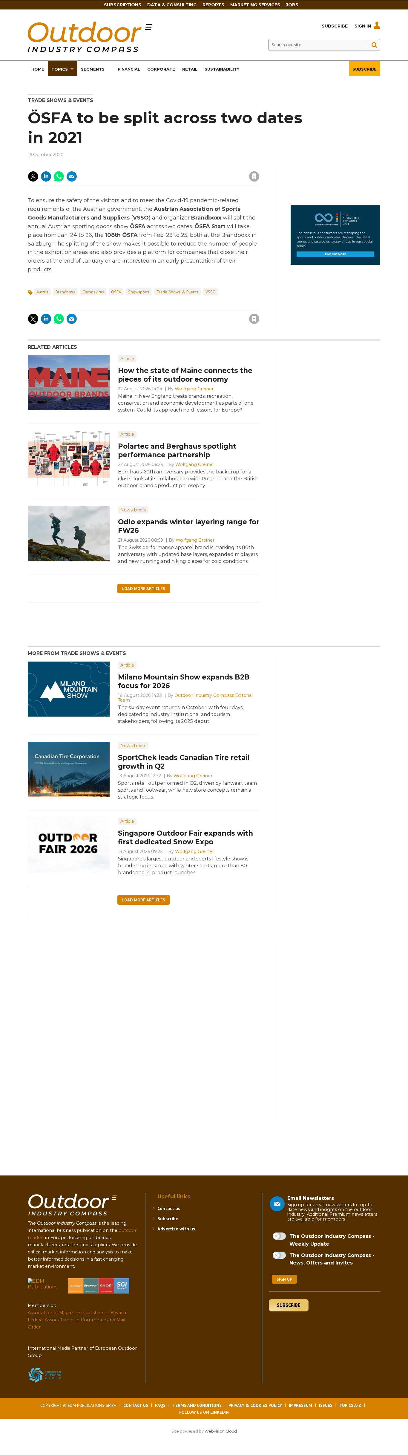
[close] (206, 172)
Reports (213, 4)
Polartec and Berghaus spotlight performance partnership (177, 450)
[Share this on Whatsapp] (58, 176)
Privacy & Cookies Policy (255, 1405)
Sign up (284, 1279)
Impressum (300, 1405)
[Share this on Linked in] (46, 176)
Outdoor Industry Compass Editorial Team (185, 698)
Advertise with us (176, 1229)
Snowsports (138, 292)
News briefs (133, 510)
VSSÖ (210, 292)
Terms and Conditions (197, 1405)
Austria (42, 292)
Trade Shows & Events (60, 100)
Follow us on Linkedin (204, 1412)
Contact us (168, 1208)
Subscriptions (122, 4)
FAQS (160, 1405)
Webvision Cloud (221, 1431)
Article (127, 358)
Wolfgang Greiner (194, 388)
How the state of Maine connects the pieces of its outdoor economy (185, 374)
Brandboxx (65, 292)
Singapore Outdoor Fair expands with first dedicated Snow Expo (185, 837)
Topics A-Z (350, 1405)
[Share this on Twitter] (33, 176)
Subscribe (335, 26)
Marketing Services (255, 4)
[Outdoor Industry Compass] (90, 50)
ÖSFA (116, 292)
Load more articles (143, 588)
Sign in (174, 164)
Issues (325, 1405)
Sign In (363, 26)
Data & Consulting (172, 4)
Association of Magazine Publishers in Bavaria (77, 1312)
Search (374, 45)
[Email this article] (71, 176)
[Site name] (72, 1217)
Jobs (292, 4)
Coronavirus (93, 292)
